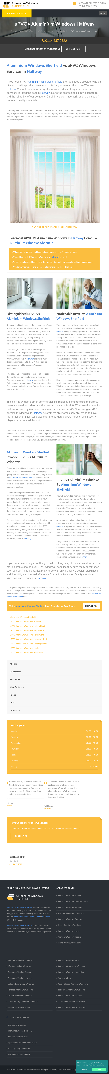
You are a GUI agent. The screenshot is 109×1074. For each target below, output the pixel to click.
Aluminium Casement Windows (71, 966)
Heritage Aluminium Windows (20, 990)
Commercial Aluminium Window (71, 1001)
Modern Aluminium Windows (20, 995)
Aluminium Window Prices (19, 1007)
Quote (13, 703)
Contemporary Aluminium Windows (23, 1001)
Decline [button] (84, 1069)
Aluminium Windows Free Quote (71, 1007)
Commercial (15, 672)
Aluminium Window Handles (70, 907)
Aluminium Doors (65, 978)
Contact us (15, 710)
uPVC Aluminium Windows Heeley (25, 648)
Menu (103, 13)
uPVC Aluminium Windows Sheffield (25, 621)
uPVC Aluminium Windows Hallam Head (27, 626)
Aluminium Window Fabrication (71, 972)
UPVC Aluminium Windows (19, 966)
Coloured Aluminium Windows (21, 984)
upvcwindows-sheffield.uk (19, 1054)
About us (14, 664)
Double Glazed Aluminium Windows (73, 984)
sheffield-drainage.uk (17, 1025)
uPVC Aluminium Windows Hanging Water (28, 644)
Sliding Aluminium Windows (69, 943)
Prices (13, 695)
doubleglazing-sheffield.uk (19, 1048)
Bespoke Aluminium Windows (20, 960)
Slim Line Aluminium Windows (71, 913)
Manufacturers (17, 687)
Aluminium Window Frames (69, 895)
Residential (15, 679)
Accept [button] (99, 1069)
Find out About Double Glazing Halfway (54, 227)
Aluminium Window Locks (69, 931)
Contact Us (90, 606)
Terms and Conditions (66, 1070)
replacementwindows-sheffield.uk (22, 1042)
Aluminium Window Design (19, 972)
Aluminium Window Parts (68, 960)
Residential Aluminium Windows (71, 990)
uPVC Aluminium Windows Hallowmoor (27, 630)
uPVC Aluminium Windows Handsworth (27, 635)
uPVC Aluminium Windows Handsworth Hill (28, 639)
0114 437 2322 (87, 6)
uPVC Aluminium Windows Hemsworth (27, 652)
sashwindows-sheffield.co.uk (20, 1031)
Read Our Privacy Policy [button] (96, 1065)
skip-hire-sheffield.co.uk (18, 1037)
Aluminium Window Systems (70, 919)
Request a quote (16, 13)
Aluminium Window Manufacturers (73, 901)
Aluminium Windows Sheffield (23, 617)
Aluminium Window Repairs (69, 937)
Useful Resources (18, 1017)
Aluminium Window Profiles (20, 978)
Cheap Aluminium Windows (69, 925)
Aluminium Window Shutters (70, 995)
